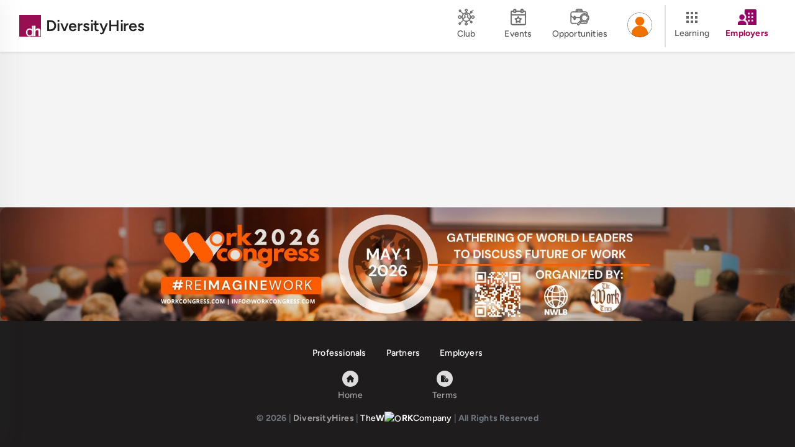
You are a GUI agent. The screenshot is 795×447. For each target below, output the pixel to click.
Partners (403, 353)
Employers (461, 353)
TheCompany (406, 418)
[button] (640, 26)
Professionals (339, 353)
